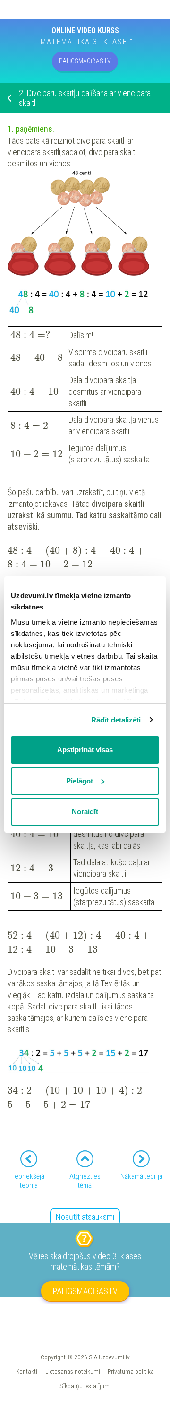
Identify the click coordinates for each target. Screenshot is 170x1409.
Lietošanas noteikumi (72, 1371)
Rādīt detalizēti (116, 720)
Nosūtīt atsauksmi (85, 1217)
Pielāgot (79, 781)
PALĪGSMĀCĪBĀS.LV (85, 61)
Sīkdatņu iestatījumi (85, 1386)
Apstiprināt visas (85, 750)
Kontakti (26, 1371)
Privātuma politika (131, 1371)
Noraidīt (85, 812)
